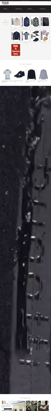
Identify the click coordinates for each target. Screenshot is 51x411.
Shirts (35, 28)
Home (18, 3)
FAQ (33, 3)
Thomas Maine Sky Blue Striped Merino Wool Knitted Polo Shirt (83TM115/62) (7, 81)
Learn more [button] (3, 407)
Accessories (44, 42)
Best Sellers (25, 66)
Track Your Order (25, 3)
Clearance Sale (16, 56)
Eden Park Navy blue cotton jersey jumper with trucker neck (31, 81)
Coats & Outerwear (25, 28)
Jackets (16, 28)
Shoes (35, 42)
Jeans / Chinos (45, 28)
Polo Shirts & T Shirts (25, 42)
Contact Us (28, 3)
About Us (32, 3)
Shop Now (21, 3)
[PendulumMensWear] (5, 3)
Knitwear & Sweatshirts (16, 42)
